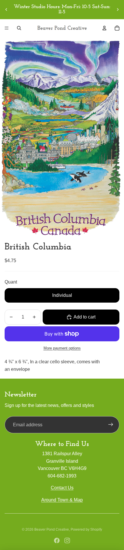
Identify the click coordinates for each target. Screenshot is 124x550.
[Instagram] (67, 540)
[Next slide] (117, 9)
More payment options (62, 348)
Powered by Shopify (86, 529)
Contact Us (62, 487)
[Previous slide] (6, 9)
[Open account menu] (104, 28)
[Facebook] (56, 540)
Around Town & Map (62, 499)
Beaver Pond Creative (51, 529)
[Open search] (19, 28)
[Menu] (6, 28)
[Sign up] (111, 425)
